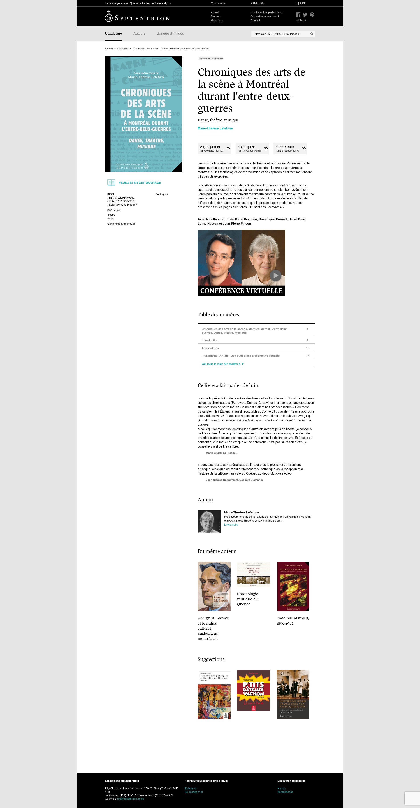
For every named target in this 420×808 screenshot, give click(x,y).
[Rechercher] (312, 34)
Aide (303, 3)
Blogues (216, 16)
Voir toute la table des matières (221, 364)
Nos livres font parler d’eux (266, 12)
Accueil (215, 12)
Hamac (281, 788)
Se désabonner (194, 792)
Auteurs (139, 33)
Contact (255, 20)
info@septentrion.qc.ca (130, 798)
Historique (217, 20)
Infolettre (301, 20)
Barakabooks (285, 792)
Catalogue (113, 33)
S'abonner (191, 788)
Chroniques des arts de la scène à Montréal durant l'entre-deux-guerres (171, 48)
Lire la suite (231, 524)
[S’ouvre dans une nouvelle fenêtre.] (298, 14)
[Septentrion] (137, 16)
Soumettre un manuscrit (265, 16)
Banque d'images (170, 33)
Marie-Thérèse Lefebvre (241, 512)
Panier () (257, 3)
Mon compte (218, 3)
